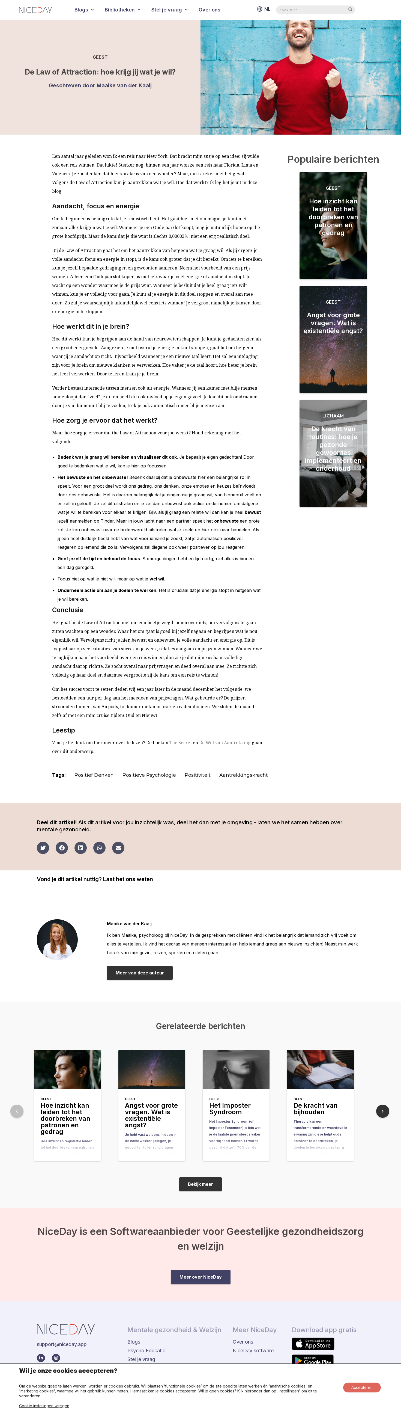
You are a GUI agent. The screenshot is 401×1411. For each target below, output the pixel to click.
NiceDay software (253, 1350)
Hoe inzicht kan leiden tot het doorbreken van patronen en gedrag (333, 217)
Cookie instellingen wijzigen (44, 1405)
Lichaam (333, 416)
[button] (43, 848)
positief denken (94, 775)
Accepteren (362, 1387)
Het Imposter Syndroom (230, 1108)
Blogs (81, 10)
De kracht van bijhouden (316, 1108)
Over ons (209, 10)
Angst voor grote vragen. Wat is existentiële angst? (333, 323)
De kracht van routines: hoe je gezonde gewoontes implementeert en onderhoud (333, 448)
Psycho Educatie (146, 1350)
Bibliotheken (120, 10)
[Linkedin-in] (41, 1358)
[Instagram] (56, 1358)
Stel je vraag (166, 10)
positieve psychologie (149, 775)
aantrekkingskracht (243, 775)
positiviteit (198, 775)
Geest (100, 57)
